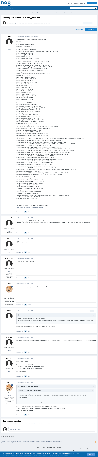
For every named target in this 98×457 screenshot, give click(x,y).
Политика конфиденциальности (88, 448)
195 (10, 252)
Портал (11, 8)
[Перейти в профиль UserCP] (9, 363)
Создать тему (79, 29)
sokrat (9, 284)
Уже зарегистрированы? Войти (76, 3)
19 (9, 371)
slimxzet (9, 218)
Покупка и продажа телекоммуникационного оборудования (34, 23)
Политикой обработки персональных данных (55, 455)
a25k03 (8, 239)
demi (12, 22)
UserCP (8, 358)
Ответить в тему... (16, 429)
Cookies (59, 447)
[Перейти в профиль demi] (4, 23)
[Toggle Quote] (18, 315)
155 (10, 271)
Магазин (5, 8)
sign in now (36, 423)
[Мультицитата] (25, 212)
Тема (43, 447)
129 (10, 231)
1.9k (10, 297)
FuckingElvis (9, 258)
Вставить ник (19, 211)
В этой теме (88, 8)
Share (80, 23)
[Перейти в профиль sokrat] (9, 289)
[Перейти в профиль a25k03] (9, 244)
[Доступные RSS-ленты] (95, 442)
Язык (38, 447)
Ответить (91, 29)
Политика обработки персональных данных (85, 450)
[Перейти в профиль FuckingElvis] (9, 263)
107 (10, 49)
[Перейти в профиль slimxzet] (9, 223)
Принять (91, 454)
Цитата (29, 211)
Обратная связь (51, 447)
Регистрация (92, 3)
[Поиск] (95, 8)
